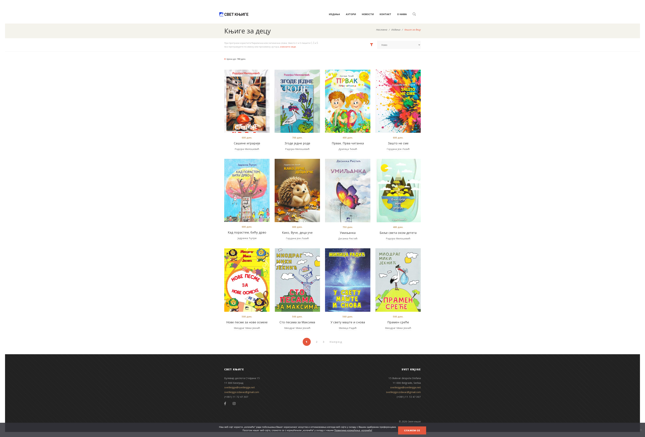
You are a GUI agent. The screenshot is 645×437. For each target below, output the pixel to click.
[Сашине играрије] (247, 101)
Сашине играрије (247, 143)
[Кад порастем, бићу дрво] (247, 190)
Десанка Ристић (347, 238)
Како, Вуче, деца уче (297, 233)
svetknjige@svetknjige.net (239, 387)
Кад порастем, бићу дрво (247, 232)
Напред (336, 342)
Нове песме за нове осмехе (247, 322)
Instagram (234, 403)
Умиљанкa (348, 233)
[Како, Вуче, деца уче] (297, 190)
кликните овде (288, 46)
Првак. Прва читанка (348, 143)
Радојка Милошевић (247, 149)
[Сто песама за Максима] (297, 280)
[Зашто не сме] (398, 101)
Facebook (225, 403)
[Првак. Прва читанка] (347, 101)
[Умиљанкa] (347, 190)
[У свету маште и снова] (347, 280)
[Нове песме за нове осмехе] (247, 280)
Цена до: (236, 58)
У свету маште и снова (348, 322)
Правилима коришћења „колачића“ (353, 430)
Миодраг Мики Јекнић (247, 328)
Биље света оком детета (398, 233)
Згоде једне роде (297, 143)
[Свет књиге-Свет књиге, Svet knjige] (233, 14)
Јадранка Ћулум (247, 238)
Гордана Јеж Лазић (398, 149)
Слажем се (412, 430)
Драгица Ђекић (347, 149)
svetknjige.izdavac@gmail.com (241, 392)
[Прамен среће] (398, 280)
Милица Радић (348, 328)
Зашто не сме (398, 143)
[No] (640, 429)
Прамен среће (398, 322)
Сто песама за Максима (297, 322)
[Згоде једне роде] (297, 101)
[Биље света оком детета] (398, 190)
